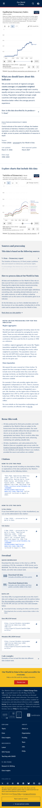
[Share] (33, 67)
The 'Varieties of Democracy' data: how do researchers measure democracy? (22, 233)
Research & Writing (8, 766)
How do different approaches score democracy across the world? (22, 71)
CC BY (22, 67)
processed (16, 143)
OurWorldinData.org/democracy (11, 67)
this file (30, 406)
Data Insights (6, 737)
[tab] (5, 26)
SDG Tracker (6, 752)
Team (23, 742)
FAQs (15, 709)
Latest (4, 747)
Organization (26, 733)
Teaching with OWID (9, 756)
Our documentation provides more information (17, 601)
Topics (4, 728)
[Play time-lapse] (4, 61)
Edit (34, 26)
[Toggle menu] (4, 3)
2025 (36, 61)
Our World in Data (21, 3)
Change (33, 183)
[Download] (29, 67)
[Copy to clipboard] (34, 477)
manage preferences (29, 794)
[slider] (14, 61)
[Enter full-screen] (37, 67)
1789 (9, 223)
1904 (9, 61)
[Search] (33, 3)
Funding (24, 737)
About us (25, 728)
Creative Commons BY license (13, 447)
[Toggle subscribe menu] (38, 3)
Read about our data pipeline (11, 312)
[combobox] (33, 3)
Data (3, 733)
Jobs (23, 747)
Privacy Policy (16, 794)
